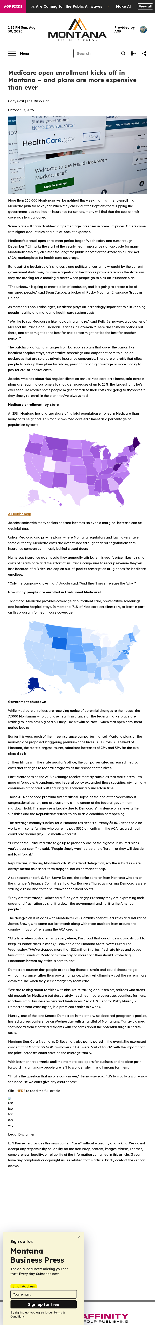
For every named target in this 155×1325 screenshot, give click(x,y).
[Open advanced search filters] (133, 53)
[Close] (79, 1237)
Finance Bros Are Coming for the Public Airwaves (56, 6)
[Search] (123, 53)
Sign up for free (43, 1304)
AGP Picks (13, 6)
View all (145, 6)
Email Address (24, 1286)
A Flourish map (19, 514)
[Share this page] (144, 53)
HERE (21, 1091)
